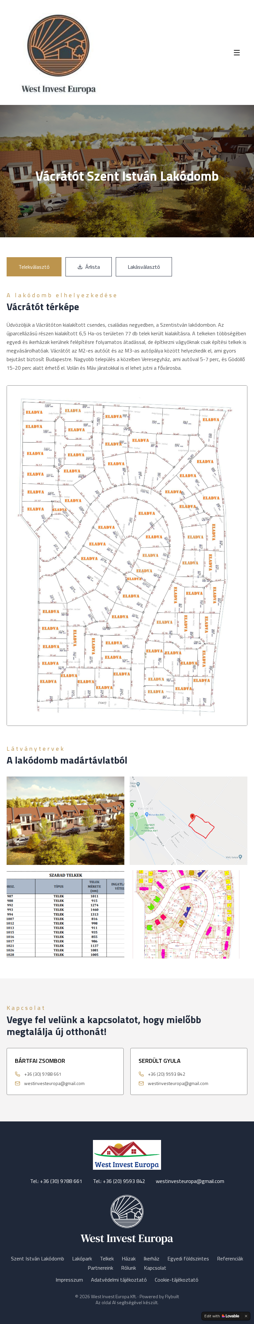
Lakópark (82, 1258)
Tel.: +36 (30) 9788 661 (56, 1181)
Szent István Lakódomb (37, 1258)
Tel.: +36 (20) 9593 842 (119, 1181)
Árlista (92, 267)
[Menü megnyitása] (237, 52)
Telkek (107, 1258)
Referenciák (230, 1258)
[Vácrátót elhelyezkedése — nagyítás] (65, 914)
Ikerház (151, 1258)
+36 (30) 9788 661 (43, 1074)
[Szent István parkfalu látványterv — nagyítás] (188, 821)
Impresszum (69, 1280)
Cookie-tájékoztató (176, 1280)
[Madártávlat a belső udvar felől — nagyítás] (65, 821)
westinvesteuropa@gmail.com (54, 1083)
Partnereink (100, 1268)
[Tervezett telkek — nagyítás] (188, 914)
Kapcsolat (155, 1268)
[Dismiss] (246, 1316)
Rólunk (128, 1268)
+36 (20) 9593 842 (166, 1074)
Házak (129, 1258)
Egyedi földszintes (188, 1258)
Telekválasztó (34, 267)
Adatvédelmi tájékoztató (119, 1280)
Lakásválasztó (144, 267)
